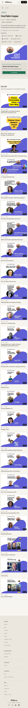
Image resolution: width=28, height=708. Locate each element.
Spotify (19, 36)
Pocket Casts (8, 41)
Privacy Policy (8, 694)
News (5, 627)
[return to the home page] (8, 2)
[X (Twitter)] (12, 705)
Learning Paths (8, 639)
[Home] (2, 8)
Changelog (6, 688)
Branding (6, 656)
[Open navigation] (2, 2)
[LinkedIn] (19, 705)
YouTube (6, 38)
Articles (6, 630)
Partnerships (7, 653)
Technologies (7, 645)
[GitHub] (9, 705)
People (5, 665)
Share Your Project (9, 677)
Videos (5, 633)
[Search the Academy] (19, 2)
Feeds (5, 691)
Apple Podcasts (8, 36)
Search (5, 624)
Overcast (18, 41)
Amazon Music (17, 38)
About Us (6, 685)
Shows (7, 7)
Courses (6, 642)
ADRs (5, 674)
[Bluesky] (16, 705)
